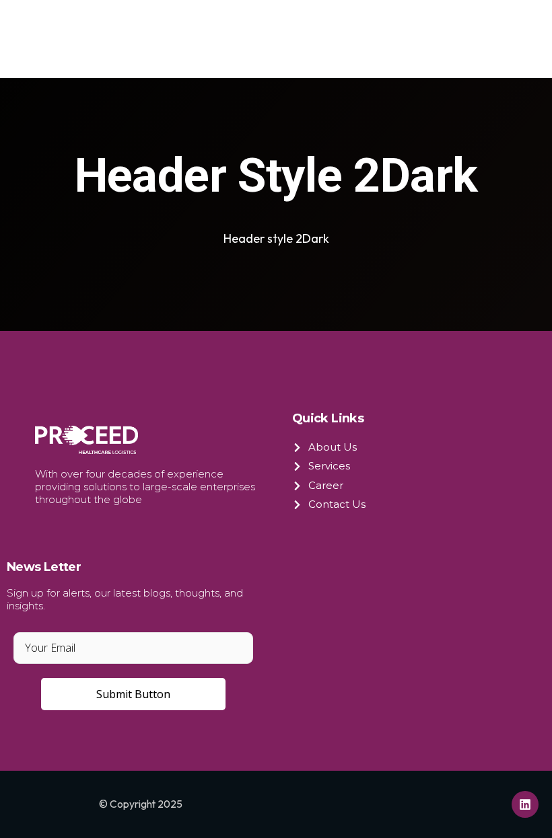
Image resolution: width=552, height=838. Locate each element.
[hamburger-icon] (488, 39)
